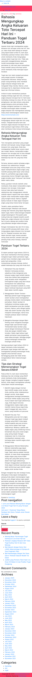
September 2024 (10, 586)
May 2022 (8, 646)
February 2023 (10, 627)
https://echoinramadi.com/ (10, 115)
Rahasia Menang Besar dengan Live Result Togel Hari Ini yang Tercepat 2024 (16, 506)
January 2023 (9, 629)
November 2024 (10, 582)
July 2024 (8, 591)
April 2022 (8, 648)
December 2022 (10, 631)
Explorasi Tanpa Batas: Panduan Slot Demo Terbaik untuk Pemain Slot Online (15, 512)
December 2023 (10, 605)
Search (3, 523)
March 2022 (9, 650)
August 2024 (9, 588)
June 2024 (8, 593)
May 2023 (8, 620)
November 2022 (10, 633)
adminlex (18, 14)
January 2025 (9, 578)
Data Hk (6, 3)
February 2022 (10, 652)
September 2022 (10, 637)
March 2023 (9, 624)
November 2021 (10, 658)
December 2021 (10, 656)
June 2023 (8, 618)
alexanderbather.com (8, 7)
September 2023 (10, 612)
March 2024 (9, 599)
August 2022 (9, 639)
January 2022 (9, 654)
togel (6, 670)
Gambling (11, 497)
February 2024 (10, 601)
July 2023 (8, 616)
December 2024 (10, 580)
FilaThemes (22, 676)
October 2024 (9, 584)
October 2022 (9, 635)
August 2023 (9, 614)
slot (6, 668)
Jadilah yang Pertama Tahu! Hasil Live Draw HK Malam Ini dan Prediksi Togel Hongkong (18, 562)
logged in (13, 520)
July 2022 (8, 641)
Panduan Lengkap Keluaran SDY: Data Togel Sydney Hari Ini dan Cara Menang (17, 543)
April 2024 (8, 597)
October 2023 (9, 610)
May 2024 (8, 595)
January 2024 (9, 603)
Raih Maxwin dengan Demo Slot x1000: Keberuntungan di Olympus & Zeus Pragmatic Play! (17, 549)
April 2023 (8, 622)
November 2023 (10, 607)
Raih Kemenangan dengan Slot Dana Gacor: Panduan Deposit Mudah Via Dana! (17, 556)
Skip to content (5, 1)
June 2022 (8, 644)
